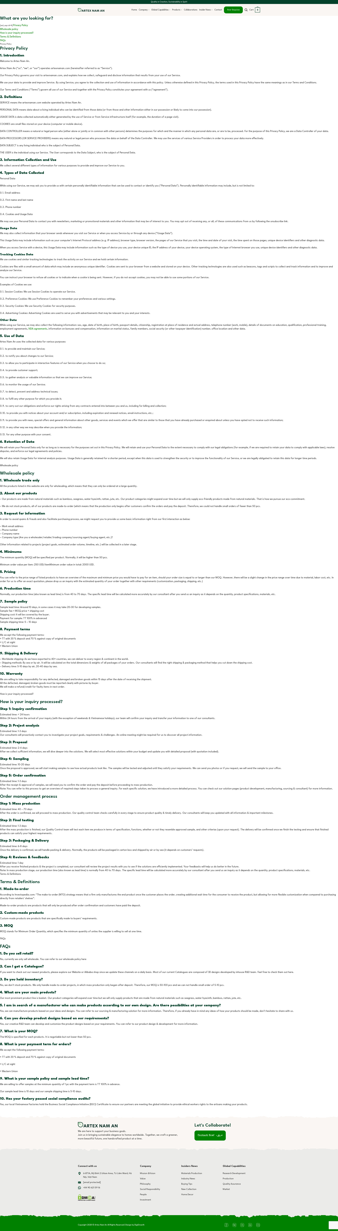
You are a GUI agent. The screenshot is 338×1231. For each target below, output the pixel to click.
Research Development (234, 1173)
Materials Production (191, 1173)
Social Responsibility (150, 1189)
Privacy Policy (20, 25)
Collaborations (190, 10)
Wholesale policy (9, 29)
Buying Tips (186, 1184)
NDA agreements (38, 329)
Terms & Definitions (10, 37)
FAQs (3, 40)
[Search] (246, 10)
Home (134, 10)
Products (176, 10)
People (143, 1194)
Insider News (205, 10)
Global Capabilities (160, 10)
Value (142, 1179)
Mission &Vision (147, 1173)
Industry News (188, 1179)
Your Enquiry (233, 10)
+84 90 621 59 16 (91, 1188)
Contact (218, 10)
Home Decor (187, 1194)
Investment (145, 1200)
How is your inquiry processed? (17, 33)
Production (228, 1179)
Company (143, 10)
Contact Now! (206, 1135)
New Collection (188, 1189)
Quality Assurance (232, 1184)
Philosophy (145, 1184)
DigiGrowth (139, 1225)
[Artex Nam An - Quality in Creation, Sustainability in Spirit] (91, 10)
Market (226, 1189)
